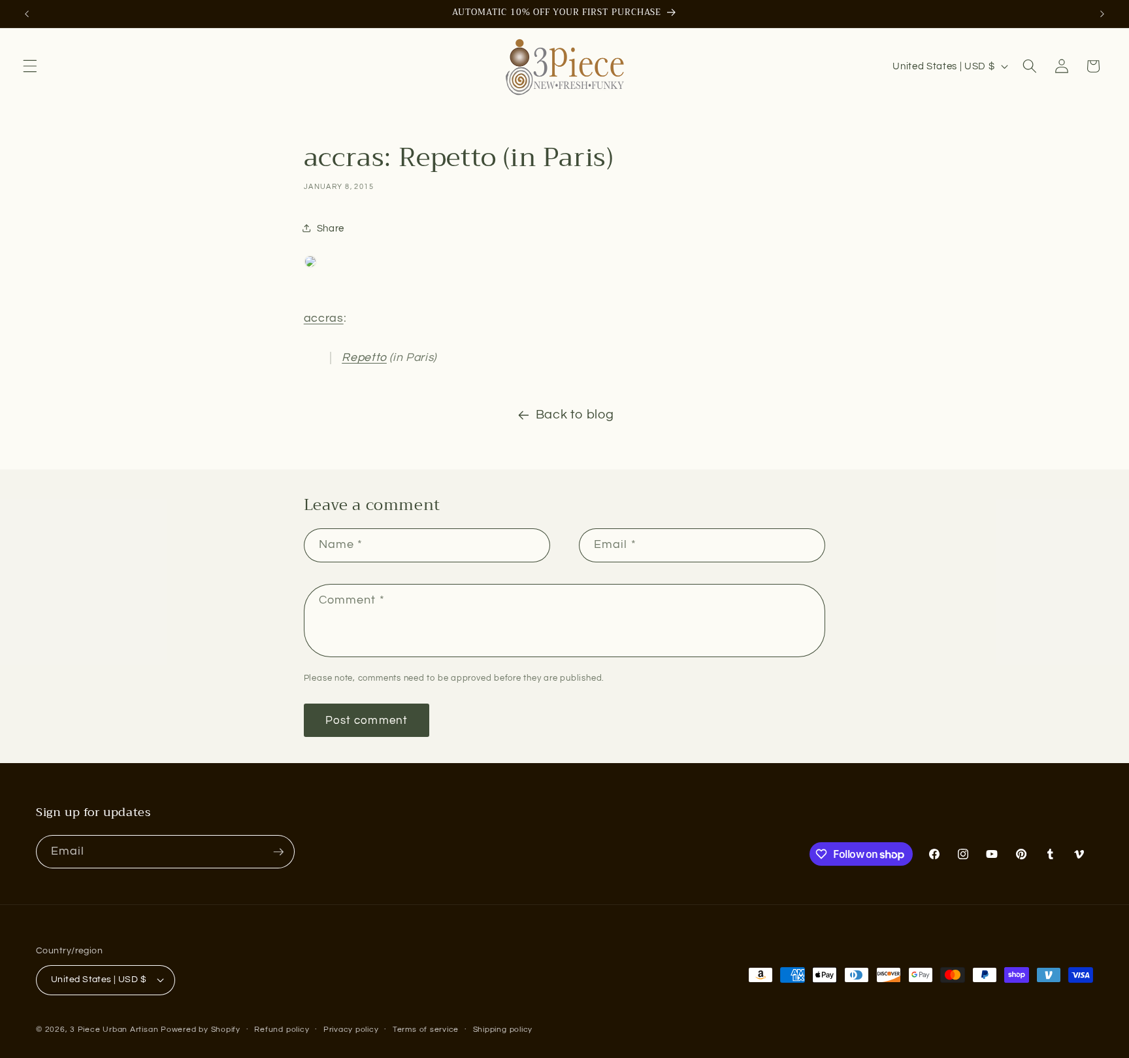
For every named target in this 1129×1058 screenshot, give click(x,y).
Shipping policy (503, 1029)
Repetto (364, 358)
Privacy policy (351, 1029)
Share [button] (330, 228)
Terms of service (426, 1029)
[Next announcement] (1102, 13)
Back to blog (575, 414)
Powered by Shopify (200, 1029)
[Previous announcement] (26, 13)
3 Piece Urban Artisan (114, 1029)
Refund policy (281, 1029)
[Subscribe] (278, 852)
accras (324, 318)
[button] (30, 66)
